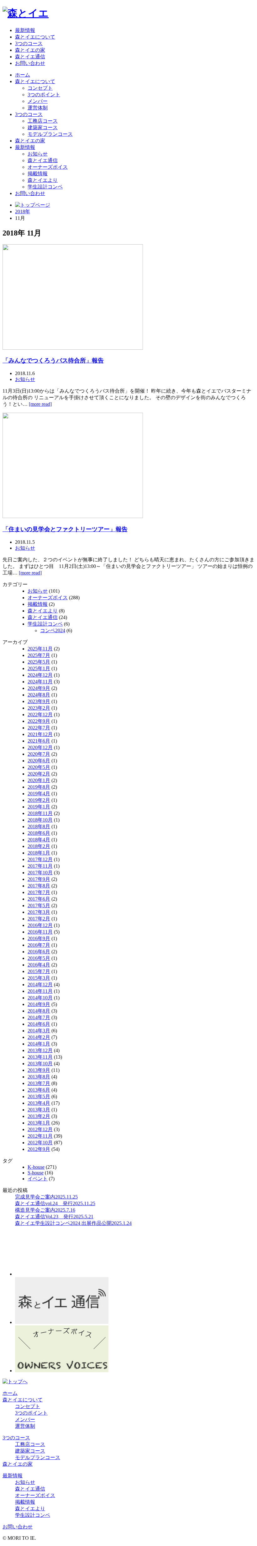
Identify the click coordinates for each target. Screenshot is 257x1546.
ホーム (22, 74)
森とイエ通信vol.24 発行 (55, 1203)
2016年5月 (39, 958)
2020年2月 (39, 773)
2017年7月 (39, 892)
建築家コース (43, 127)
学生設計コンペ (45, 186)
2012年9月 (39, 1149)
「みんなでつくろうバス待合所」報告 (53, 360)
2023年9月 (39, 701)
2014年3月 (39, 1030)
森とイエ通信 (30, 56)
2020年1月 (39, 780)
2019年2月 (39, 800)
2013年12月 (40, 1050)
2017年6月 (39, 899)
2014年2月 (39, 1037)
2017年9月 (39, 879)
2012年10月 (40, 1142)
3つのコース (29, 43)
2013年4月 (39, 1103)
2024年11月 (40, 681)
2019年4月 (39, 793)
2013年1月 (39, 1122)
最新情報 (25, 30)
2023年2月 (39, 708)
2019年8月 (39, 787)
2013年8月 (39, 1076)
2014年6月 (39, 1024)
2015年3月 (39, 978)
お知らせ (38, 153)
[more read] (40, 404)
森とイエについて (35, 37)
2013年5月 (39, 1096)
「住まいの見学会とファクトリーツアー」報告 (65, 529)
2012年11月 (40, 1136)
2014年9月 (39, 1004)
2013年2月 (39, 1116)
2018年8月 (39, 826)
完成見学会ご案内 (46, 1196)
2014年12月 (40, 984)
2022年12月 (40, 714)
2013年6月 (39, 1090)
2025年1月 (39, 668)
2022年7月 (39, 727)
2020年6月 (39, 760)
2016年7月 (39, 945)
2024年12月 (40, 675)
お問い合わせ (30, 63)
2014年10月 (40, 997)
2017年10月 (40, 872)
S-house (36, 1172)
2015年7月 (39, 971)
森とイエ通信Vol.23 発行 (54, 1216)
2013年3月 (39, 1109)
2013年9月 (39, 1070)
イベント (38, 1178)
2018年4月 (39, 839)
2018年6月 (39, 833)
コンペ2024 (52, 630)
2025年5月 (39, 661)
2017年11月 (40, 866)
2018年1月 (39, 852)
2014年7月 (39, 1017)
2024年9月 (39, 688)
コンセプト (40, 88)
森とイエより (43, 180)
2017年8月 (39, 885)
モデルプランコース (50, 134)
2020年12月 (40, 747)
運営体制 (38, 107)
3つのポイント (44, 94)
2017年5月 (39, 905)
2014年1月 (39, 1043)
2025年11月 (40, 648)
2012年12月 (40, 1129)
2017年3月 (39, 912)
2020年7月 (39, 754)
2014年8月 (39, 1011)
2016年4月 (39, 964)
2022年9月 (39, 721)
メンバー (38, 101)
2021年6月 (39, 741)
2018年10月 (40, 820)
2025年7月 (39, 655)
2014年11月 (40, 991)
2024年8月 (39, 694)
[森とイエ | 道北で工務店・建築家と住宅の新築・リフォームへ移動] (32, 205)
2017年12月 (40, 859)
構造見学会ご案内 (45, 1210)
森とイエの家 (30, 50)
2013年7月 (39, 1083)
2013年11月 (40, 1057)
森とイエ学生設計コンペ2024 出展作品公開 (73, 1223)
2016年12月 (40, 925)
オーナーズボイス (48, 167)
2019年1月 (39, 806)
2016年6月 (39, 951)
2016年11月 (40, 931)
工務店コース (43, 121)
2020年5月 (39, 767)
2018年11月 (40, 813)
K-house (36, 1167)
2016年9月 (39, 938)
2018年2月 (39, 846)
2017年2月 (39, 918)
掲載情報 (38, 173)
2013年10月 (40, 1063)
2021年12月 (40, 734)
